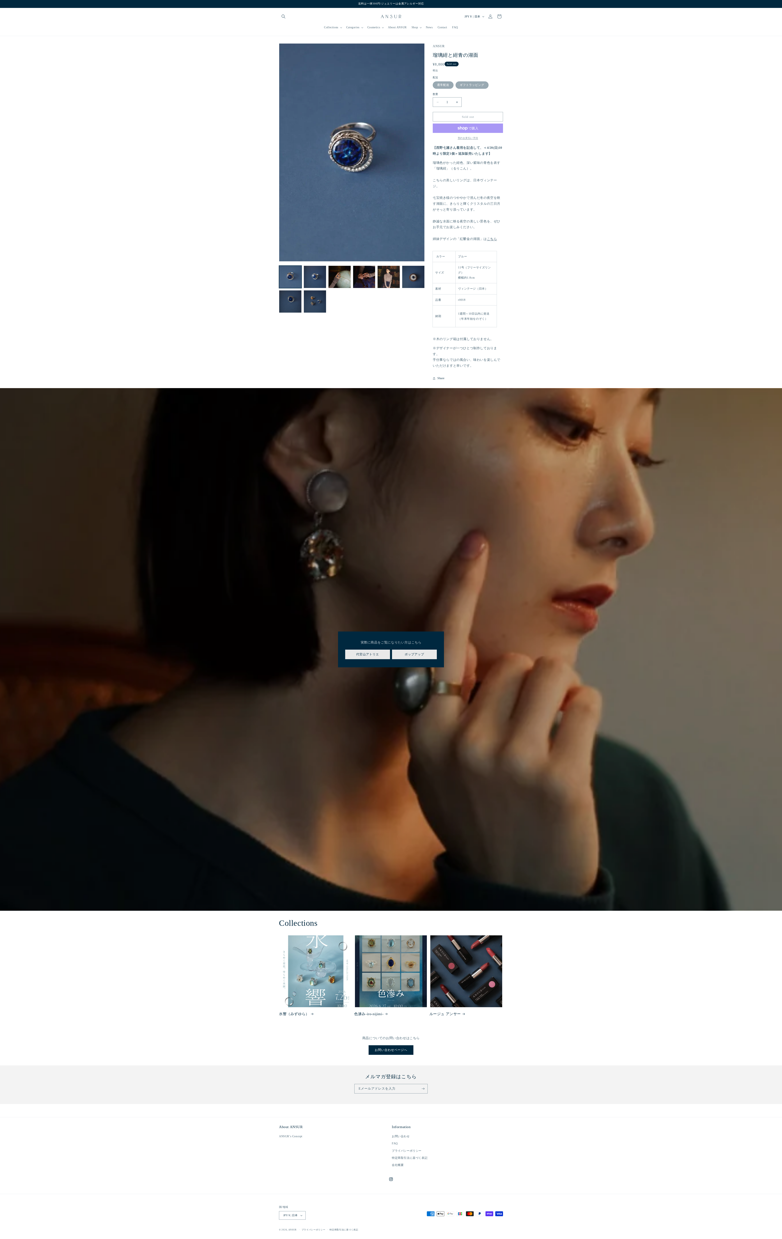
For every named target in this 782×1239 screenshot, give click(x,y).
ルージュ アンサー (445, 1014)
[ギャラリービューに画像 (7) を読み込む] (290, 301)
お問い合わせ (401, 1136)
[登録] (422, 1088)
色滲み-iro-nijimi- (368, 1014)
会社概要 (398, 1165)
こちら (492, 239)
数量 (435, 94)
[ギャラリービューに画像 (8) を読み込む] (315, 301)
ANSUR (292, 1229)
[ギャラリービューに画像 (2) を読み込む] (315, 277)
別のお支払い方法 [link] (468, 138)
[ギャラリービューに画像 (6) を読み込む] (413, 277)
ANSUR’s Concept (290, 1136)
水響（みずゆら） (294, 1014)
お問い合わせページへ (391, 1050)
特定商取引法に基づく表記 (409, 1157)
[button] (283, 16)
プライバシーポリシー (407, 1150)
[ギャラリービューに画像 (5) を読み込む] (388, 277)
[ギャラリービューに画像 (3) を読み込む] (339, 277)
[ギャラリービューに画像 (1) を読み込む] (290, 277)
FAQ (395, 1143)
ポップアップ (414, 654)
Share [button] (441, 378)
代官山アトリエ (367, 654)
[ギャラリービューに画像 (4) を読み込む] (364, 277)
